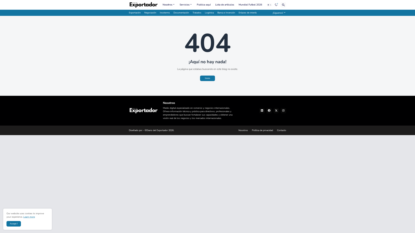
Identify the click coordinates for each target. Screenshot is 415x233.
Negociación (150, 12)
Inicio (207, 78)
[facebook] (269, 110)
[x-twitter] (276, 110)
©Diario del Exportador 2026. (159, 130)
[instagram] (283, 110)
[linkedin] (262, 110)
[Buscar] (283, 5)
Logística (209, 12)
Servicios (185, 4)
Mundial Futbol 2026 (250, 4)
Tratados (197, 12)
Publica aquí (204, 4)
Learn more (29, 216)
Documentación (181, 12)
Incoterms (165, 12)
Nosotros (167, 4)
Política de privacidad (262, 130)
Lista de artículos (224, 4)
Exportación (135, 12)
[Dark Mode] (269, 4)
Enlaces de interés (248, 12)
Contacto (281, 130)
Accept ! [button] (14, 223)
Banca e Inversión (226, 12)
